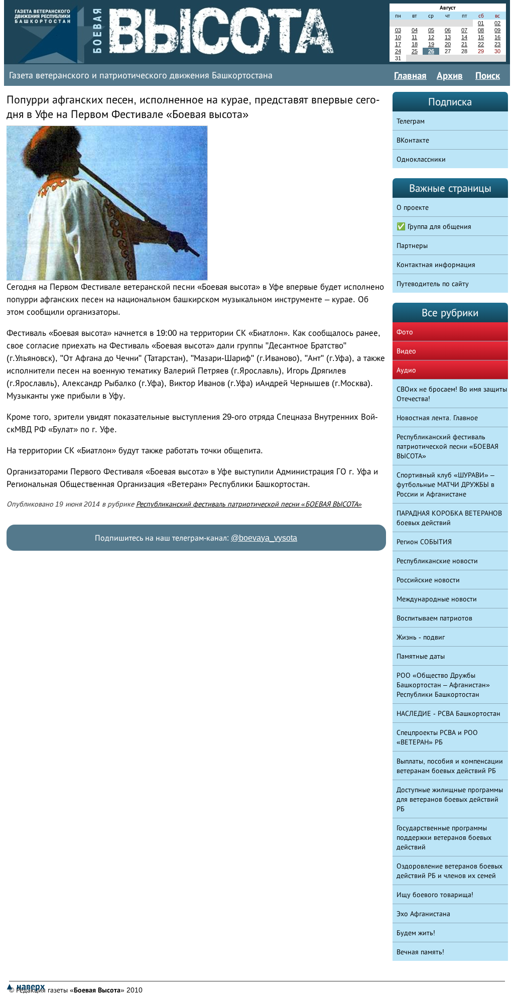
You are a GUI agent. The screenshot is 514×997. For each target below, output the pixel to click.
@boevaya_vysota (264, 538)
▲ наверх (25, 986)
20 (448, 44)
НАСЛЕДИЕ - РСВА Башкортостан (448, 713)
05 (431, 30)
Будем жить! (416, 933)
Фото (405, 332)
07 (464, 30)
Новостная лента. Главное (437, 418)
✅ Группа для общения (434, 226)
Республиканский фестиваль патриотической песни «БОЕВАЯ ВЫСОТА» (249, 504)
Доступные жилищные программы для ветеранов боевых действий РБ (450, 799)
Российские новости (428, 580)
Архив (450, 75)
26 (431, 51)
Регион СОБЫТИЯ (424, 542)
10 (398, 37)
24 (398, 51)
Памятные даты (421, 656)
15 (481, 37)
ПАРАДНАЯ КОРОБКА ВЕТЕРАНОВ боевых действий (449, 518)
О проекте (413, 207)
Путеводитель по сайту (433, 284)
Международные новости (437, 599)
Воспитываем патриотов (434, 618)
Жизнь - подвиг (421, 637)
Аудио (406, 370)
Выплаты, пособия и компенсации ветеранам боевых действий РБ (450, 766)
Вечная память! (420, 952)
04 (415, 30)
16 (497, 37)
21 (464, 44)
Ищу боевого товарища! (435, 895)
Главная (410, 75)
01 (481, 23)
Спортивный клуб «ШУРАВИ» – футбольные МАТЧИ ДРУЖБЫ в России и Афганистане (445, 484)
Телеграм (411, 121)
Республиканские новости (437, 561)
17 (398, 44)
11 (414, 37)
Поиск (487, 75)
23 (497, 44)
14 (464, 37)
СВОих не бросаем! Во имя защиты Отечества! (452, 394)
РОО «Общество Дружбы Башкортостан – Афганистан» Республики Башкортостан (443, 684)
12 (431, 37)
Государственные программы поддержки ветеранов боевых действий (444, 837)
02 (497, 23)
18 (415, 44)
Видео (406, 351)
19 (431, 44)
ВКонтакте (413, 140)
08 (481, 30)
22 (481, 44)
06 (448, 30)
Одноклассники (421, 159)
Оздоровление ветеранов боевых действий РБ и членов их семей (449, 871)
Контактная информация (436, 265)
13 (448, 37)
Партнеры (412, 245)
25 (415, 51)
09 (497, 30)
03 (398, 30)
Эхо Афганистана (423, 914)
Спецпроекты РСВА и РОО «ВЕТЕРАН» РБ (437, 737)
